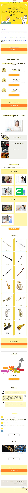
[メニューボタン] (1, 1)
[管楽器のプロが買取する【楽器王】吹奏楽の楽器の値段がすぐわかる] (14, 1)
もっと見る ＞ (14, 434)
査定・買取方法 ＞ (14, 228)
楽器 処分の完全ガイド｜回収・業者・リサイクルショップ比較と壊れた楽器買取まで (14, 40)
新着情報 (4, 29)
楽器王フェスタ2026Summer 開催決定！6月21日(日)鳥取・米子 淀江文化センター (13, 37)
